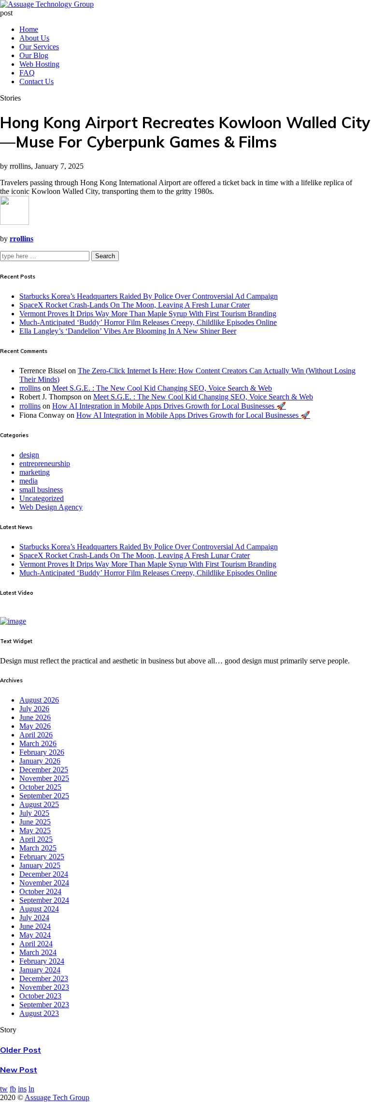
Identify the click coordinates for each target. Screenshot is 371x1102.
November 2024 (44, 883)
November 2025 (44, 778)
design (29, 455)
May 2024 (35, 935)
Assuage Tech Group (57, 1097)
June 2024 (35, 926)
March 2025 (38, 848)
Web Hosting (39, 64)
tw (4, 1089)
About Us (34, 38)
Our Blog (33, 55)
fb (13, 1089)
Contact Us (36, 81)
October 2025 (40, 787)
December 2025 (43, 769)
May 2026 (35, 726)
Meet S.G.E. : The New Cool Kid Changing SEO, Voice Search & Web (162, 388)
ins (22, 1089)
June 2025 (35, 822)
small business (41, 489)
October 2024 (40, 891)
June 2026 (35, 717)
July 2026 (34, 709)
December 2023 (43, 978)
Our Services (39, 47)
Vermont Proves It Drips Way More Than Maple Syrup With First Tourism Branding (147, 313)
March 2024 (38, 952)
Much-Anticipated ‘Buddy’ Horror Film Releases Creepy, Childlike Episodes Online (148, 322)
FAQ (27, 73)
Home (28, 29)
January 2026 (39, 761)
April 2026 (36, 735)
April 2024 (36, 944)
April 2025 (36, 839)
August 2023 (39, 1013)
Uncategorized (41, 498)
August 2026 (39, 700)
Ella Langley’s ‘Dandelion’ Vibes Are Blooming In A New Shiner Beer (127, 331)
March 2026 (38, 743)
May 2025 (35, 830)
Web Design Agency (51, 507)
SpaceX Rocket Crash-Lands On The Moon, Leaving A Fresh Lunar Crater (134, 305)
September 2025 (44, 796)
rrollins (30, 388)
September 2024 (44, 900)
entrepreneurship (44, 463)
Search (105, 256)
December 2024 (43, 874)
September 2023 (44, 1004)
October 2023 (40, 996)
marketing (34, 472)
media (28, 481)
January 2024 (39, 970)
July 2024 (34, 917)
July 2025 (34, 813)
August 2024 (39, 909)
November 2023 (44, 987)
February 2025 (41, 856)
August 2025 (39, 804)
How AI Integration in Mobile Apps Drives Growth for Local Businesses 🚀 (169, 406)
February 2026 (41, 752)
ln (31, 1089)
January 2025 (39, 865)
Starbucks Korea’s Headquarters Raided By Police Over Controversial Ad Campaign (148, 296)
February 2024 (41, 961)
